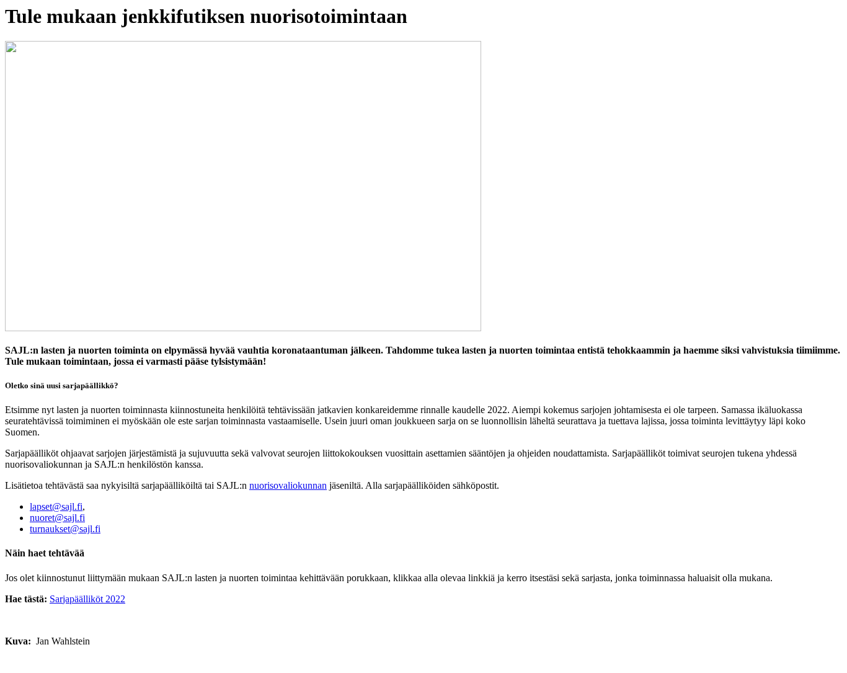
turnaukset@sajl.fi (65, 529)
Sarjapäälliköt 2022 (87, 599)
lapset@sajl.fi (56, 506)
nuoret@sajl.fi (57, 517)
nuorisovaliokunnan (288, 485)
